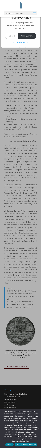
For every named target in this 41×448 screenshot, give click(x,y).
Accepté (9, 444)
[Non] (38, 428)
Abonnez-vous (27, 36)
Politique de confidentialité (26, 444)
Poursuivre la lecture (20, 42)
